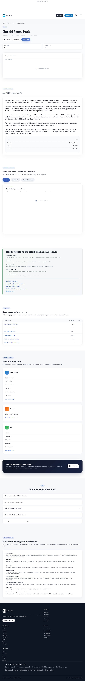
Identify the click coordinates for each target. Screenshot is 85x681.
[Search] (76, 16)
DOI (82, 677)
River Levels (46, 618)
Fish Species (47, 633)
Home (3, 23)
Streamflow (46, 614)
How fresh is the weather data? (14, 502)
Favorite (7, 39)
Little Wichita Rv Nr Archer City (11, 342)
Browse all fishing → (10, 399)
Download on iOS (9, 620)
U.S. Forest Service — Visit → (13, 286)
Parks (8, 23)
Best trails (40, 670)
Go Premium (69, 15)
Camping (4, 635)
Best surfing (49, 670)
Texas (13, 23)
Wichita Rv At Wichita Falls (11, 328)
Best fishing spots (48, 667)
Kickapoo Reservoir (9, 384)
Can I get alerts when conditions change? (17, 521)
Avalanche (46, 621)
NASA (79, 677)
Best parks (36, 667)
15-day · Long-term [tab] (28, 179)
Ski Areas (4, 628)
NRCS (76, 677)
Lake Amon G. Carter (10, 392)
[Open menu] (81, 15)
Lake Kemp (7, 388)
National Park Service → (12, 281)
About (3, 651)
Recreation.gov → (10, 291)
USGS (70, 677)
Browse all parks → (9, 450)
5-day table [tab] (15, 179)
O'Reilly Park (8, 439)
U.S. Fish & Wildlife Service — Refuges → (16, 288)
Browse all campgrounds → (11, 417)
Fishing (4, 633)
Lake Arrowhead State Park (11, 414)
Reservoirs (46, 616)
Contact (4, 660)
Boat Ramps (5, 637)
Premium (4, 653)
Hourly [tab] (6, 179)
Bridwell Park (8, 436)
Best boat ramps (61, 667)
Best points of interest (27, 670)
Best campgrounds (24, 667)
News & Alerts (47, 631)
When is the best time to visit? (13, 508)
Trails (3, 641)
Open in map (26, 39)
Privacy (4, 658)
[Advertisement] (42, 7)
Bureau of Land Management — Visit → (15, 283)
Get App (60, 15)
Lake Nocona (8, 395)
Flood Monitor (47, 635)
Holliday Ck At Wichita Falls (11, 324)
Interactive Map (47, 628)
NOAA (73, 677)
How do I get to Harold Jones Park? (15, 514)
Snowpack (46, 612)
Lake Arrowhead (9, 381)
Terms (3, 656)
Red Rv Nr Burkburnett (9, 331)
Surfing (4, 643)
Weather (46, 637)
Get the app (73, 466)
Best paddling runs (11, 670)
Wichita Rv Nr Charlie (9, 335)
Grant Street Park (9, 446)
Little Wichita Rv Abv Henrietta (11, 339)
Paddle (4, 631)
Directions (16, 39)
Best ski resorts (10, 667)
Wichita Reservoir (9, 377)
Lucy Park (7, 432)
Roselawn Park (8, 443)
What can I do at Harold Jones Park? (15, 496)
